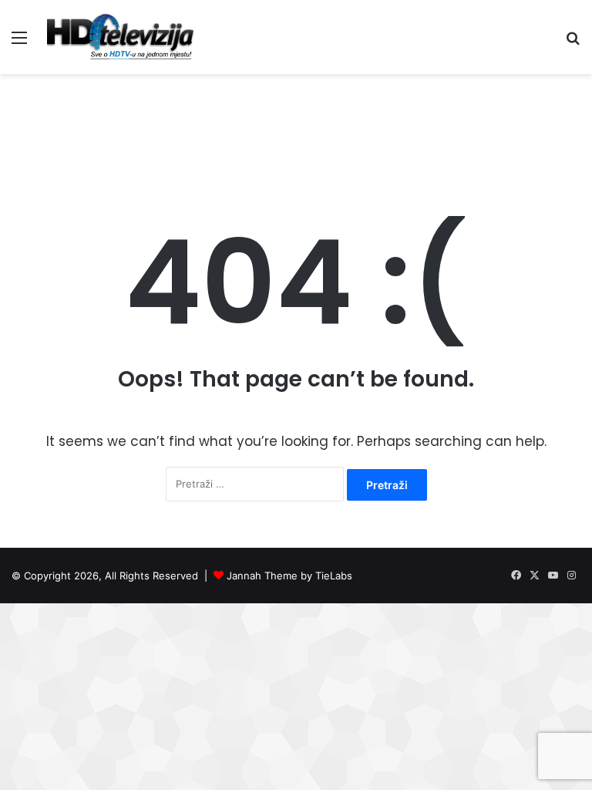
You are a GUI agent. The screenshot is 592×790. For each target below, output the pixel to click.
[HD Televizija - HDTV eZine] (120, 37)
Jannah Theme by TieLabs (289, 575)
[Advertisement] (296, 124)
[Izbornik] (19, 42)
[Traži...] (572, 42)
